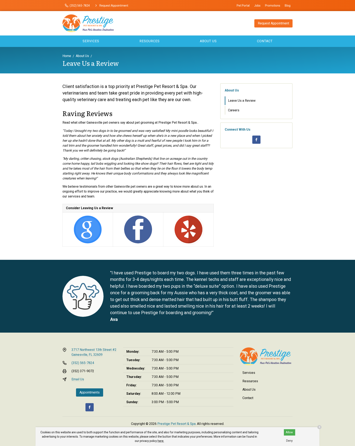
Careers (233, 110)
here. (161, 441)
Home (66, 56)
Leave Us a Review (242, 101)
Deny (289, 440)
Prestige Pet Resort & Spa (176, 424)
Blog (287, 5)
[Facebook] (256, 140)
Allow (289, 432)
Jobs (257, 5)
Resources (149, 41)
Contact (265, 41)
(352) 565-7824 (82, 363)
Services (91, 41)
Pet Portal (243, 5)
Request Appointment (273, 23)
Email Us (77, 379)
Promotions (272, 5)
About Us (208, 41)
